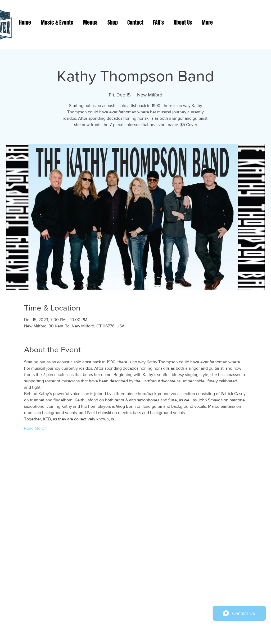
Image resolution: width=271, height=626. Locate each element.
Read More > (35, 428)
